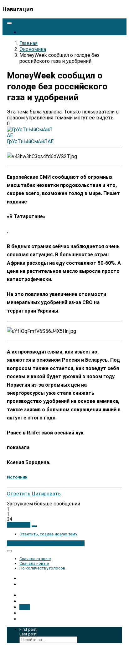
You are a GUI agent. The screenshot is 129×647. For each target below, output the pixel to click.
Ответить (18, 494)
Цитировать (46, 494)
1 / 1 (24, 607)
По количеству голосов (42, 568)
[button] (18, 525)
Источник (17, 477)
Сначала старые (35, 558)
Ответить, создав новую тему (48, 534)
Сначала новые (34, 563)
